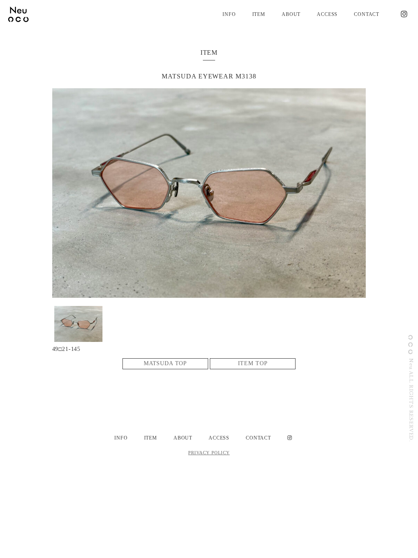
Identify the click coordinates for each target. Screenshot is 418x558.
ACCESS (327, 14)
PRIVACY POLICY (209, 452)
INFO (229, 14)
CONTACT (366, 14)
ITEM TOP (253, 363)
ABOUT (291, 14)
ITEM (258, 14)
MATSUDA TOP (165, 363)
